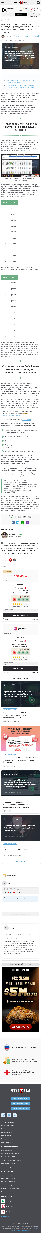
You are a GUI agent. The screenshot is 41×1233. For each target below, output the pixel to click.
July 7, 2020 (26, 419)
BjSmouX (13, 926)
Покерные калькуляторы (9, 1192)
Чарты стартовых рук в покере (11, 1160)
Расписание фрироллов (9, 1167)
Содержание (9, 76)
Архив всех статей (20, 861)
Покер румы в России (8, 1178)
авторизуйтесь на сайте (27, 898)
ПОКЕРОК (10, 9)
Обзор (7, 619)
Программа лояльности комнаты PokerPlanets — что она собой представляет (17, 849)
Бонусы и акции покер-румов (10, 1188)
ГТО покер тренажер (8, 1181)
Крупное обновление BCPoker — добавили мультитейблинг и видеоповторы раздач (16, 715)
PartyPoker (5, 566)
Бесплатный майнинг (8, 1163)
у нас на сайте (25, 150)
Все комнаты (5, 1216)
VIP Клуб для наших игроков (10, 1153)
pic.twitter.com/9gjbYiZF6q (12, 415)
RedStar (37, 9)
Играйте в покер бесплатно (10, 1185)
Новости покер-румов (15, 20)
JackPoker (20, 638)
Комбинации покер (7, 1129)
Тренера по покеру (7, 1139)
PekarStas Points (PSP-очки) (10, 1157)
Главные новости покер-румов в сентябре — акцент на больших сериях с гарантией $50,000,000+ (20, 760)
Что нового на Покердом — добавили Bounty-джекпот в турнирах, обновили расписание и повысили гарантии (18, 804)
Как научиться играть (8, 1125)
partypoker (34, 36)
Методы (35, 619)
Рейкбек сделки (6, 1150)
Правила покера (6, 1132)
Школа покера (6, 1135)
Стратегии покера (7, 1142)
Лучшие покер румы (8, 1175)
